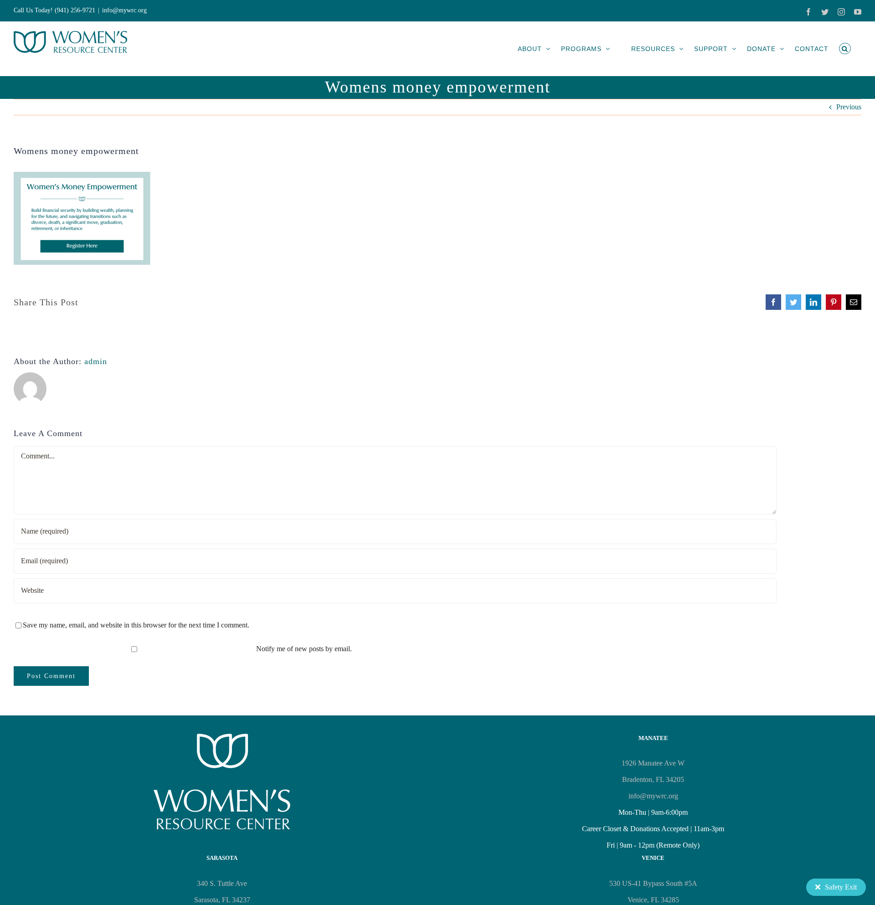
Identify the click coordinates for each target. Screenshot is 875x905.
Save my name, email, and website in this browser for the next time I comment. (136, 625)
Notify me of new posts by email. (304, 649)
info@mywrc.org (124, 10)
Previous (848, 107)
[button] (845, 48)
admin (95, 361)
